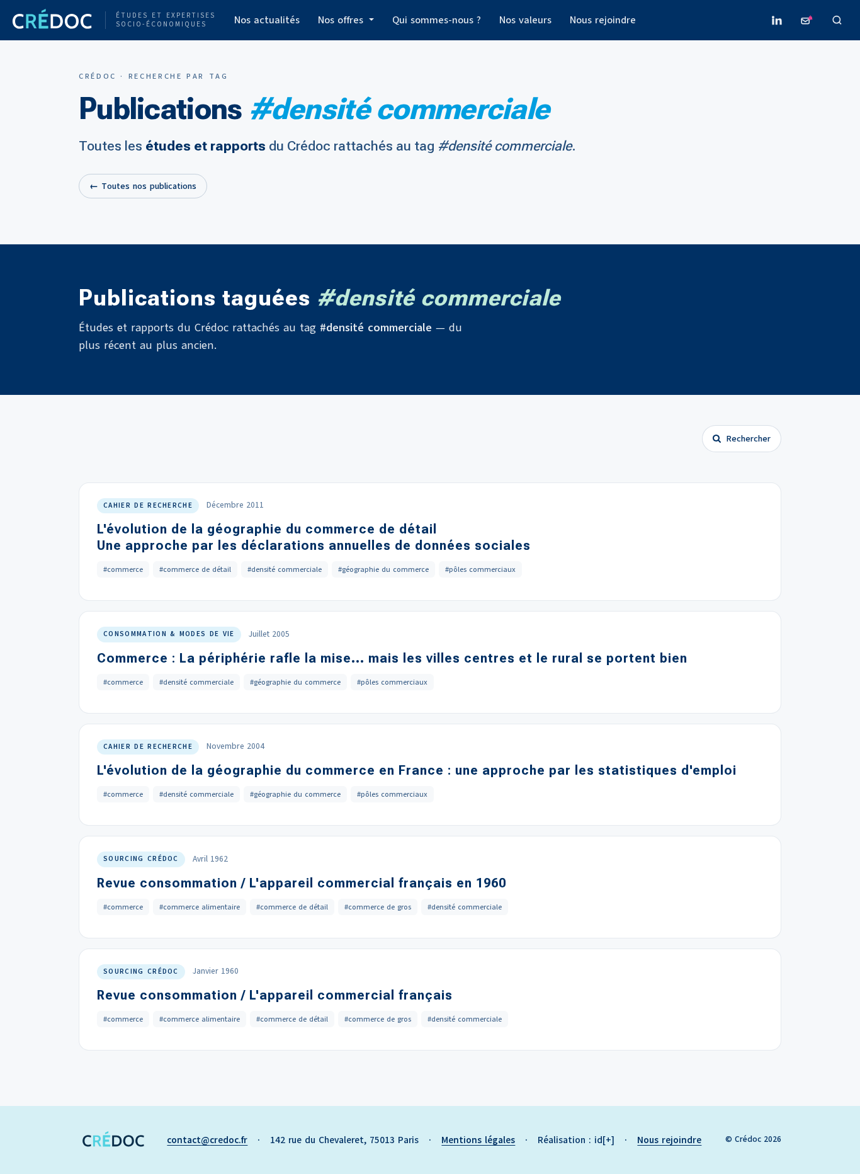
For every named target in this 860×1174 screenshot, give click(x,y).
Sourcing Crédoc (141, 858)
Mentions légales (478, 1140)
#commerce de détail (195, 569)
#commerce (123, 569)
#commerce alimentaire (199, 907)
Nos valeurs (525, 20)
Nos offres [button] (342, 20)
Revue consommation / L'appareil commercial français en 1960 (301, 883)
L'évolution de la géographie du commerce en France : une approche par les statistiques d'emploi (417, 770)
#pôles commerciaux (480, 569)
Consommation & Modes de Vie (169, 634)
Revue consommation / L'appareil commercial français (275, 995)
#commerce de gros (377, 907)
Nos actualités (267, 20)
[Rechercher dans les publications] (837, 20)
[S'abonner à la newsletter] (807, 20)
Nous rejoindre (603, 20)
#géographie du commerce (383, 569)
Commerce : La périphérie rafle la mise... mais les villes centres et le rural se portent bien (392, 658)
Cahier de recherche (148, 505)
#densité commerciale (284, 569)
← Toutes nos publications (142, 186)
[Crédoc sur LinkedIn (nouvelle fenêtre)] (777, 20)
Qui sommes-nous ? (436, 20)
